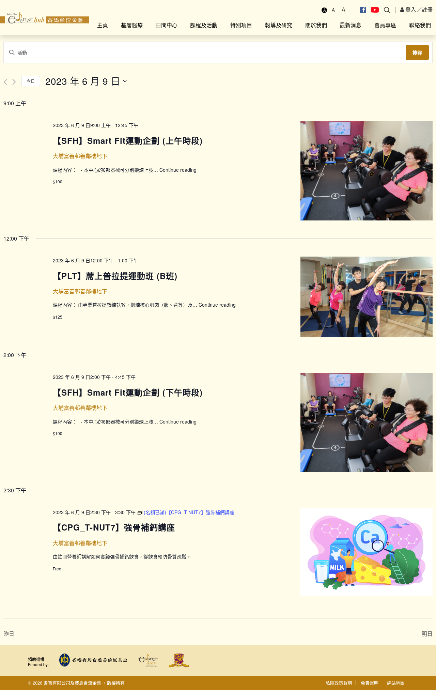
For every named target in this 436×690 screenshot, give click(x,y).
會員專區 (385, 25)
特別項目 (241, 25)
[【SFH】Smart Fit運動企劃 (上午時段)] (366, 170)
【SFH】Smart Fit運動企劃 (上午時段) (128, 140)
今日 (31, 81)
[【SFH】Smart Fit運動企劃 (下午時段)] (366, 422)
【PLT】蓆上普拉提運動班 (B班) (115, 275)
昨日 (8, 634)
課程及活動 (203, 25)
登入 (410, 9)
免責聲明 (369, 682)
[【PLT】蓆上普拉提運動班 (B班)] (366, 297)
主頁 (102, 25)
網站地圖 (396, 682)
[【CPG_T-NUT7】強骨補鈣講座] (366, 552)
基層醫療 (132, 25)
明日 (427, 634)
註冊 (427, 9)
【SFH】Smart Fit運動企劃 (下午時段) (128, 392)
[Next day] (14, 82)
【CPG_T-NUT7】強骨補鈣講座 (114, 527)
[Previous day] (5, 82)
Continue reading (178, 169)
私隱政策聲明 (339, 682)
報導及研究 (278, 25)
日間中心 (166, 25)
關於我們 (316, 25)
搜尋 (417, 52)
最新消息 (350, 25)
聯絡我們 (420, 25)
